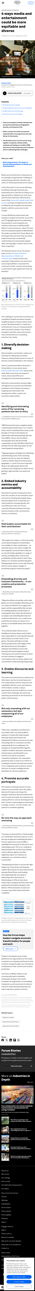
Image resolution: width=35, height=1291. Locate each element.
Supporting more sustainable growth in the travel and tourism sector (20, 1139)
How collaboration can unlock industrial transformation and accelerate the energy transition (17, 1108)
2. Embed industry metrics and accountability (16, 108)
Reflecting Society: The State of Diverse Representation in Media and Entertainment (17, 164)
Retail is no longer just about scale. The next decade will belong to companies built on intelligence (21, 1157)
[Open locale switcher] (2, 1287)
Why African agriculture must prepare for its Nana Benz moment (21, 1120)
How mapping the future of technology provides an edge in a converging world (20, 1130)
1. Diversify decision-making (10, 105)
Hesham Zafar (6, 83)
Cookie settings (19, 1286)
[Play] (4, 93)
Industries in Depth (10, 10)
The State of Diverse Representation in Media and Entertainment (13, 255)
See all (30, 1082)
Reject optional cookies (19, 1277)
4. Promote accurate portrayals (11, 114)
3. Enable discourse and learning (12, 111)
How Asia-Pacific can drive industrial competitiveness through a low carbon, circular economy (21, 1148)
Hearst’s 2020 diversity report (12, 371)
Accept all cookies (19, 1281)
